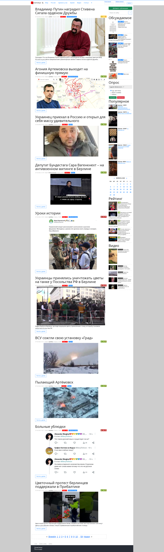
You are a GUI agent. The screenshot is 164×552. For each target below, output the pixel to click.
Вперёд (52, 536)
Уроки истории (47, 213)
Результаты (121, 97)
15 (117, 189)
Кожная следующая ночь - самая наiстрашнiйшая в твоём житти (124, 280)
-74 (103, 216)
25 (127, 192)
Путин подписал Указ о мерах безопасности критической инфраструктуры (124, 24)
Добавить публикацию (120, 8)
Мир (46, 3)
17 (124, 189)
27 (110, 195)
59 (81, 536)
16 (120, 189)
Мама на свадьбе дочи (124, 162)
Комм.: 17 (65, 341)
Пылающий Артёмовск (54, 382)
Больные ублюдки (50, 426)
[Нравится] (101, 16)
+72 (104, 341)
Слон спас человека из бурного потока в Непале (123, 251)
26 (130, 192)
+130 (103, 16)
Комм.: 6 (64, 386)
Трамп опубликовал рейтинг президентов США (124, 61)
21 (114, 192)
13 (110, 189)
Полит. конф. (43, 543)
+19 (104, 386)
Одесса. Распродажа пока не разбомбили (123, 286)
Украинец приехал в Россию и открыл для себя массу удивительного (70, 119)
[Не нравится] (105, 16)
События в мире (73, 217)
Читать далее (40, 62)
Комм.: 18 (64, 76)
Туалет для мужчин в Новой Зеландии (124, 146)
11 (127, 186)
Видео (79, 3)
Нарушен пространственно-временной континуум (124, 108)
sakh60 (50, 16)
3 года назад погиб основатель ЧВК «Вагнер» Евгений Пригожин (124, 45)
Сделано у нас (62, 3)
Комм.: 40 (65, 217)
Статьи (86, 3)
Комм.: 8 (65, 490)
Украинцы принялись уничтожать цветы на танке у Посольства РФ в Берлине (69, 280)
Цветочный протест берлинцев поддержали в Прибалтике (61, 484)
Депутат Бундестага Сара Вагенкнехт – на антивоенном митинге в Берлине (69, 167)
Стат (36, 543)
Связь (50, 543)
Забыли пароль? (120, 1)
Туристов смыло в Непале (123, 272)
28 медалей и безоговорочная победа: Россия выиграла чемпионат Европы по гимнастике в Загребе (124, 205)
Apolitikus (51, 76)
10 (124, 186)
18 (127, 189)
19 (130, 189)
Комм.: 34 (65, 285)
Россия (53, 3)
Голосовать (113, 97)
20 (110, 192)
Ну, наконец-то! (123, 129)
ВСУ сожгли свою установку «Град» (64, 337)
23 (120, 192)
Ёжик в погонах (52, 172)
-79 (103, 285)
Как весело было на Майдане (124, 112)
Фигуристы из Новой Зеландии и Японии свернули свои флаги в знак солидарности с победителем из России (120, 215)
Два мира (126, 74)
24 (124, 192)
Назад (87, 536)
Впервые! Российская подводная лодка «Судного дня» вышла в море (124, 239)
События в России (71, 16)
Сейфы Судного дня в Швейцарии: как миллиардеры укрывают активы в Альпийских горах (120, 37)
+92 (104, 172)
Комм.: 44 (65, 124)
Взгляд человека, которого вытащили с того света (124, 267)
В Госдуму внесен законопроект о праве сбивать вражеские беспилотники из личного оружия (119, 223)
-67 (103, 430)
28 (114, 195)
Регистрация (107, 1)
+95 (104, 490)
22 (117, 192)
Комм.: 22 (63, 16)
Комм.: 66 (65, 430)
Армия (72, 3)
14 (114, 189)
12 (130, 186)
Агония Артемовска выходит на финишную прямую (61, 71)
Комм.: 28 (67, 172)
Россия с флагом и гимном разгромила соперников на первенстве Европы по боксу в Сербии (124, 231)
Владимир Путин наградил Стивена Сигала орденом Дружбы (65, 11)
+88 (104, 124)
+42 (104, 76)
